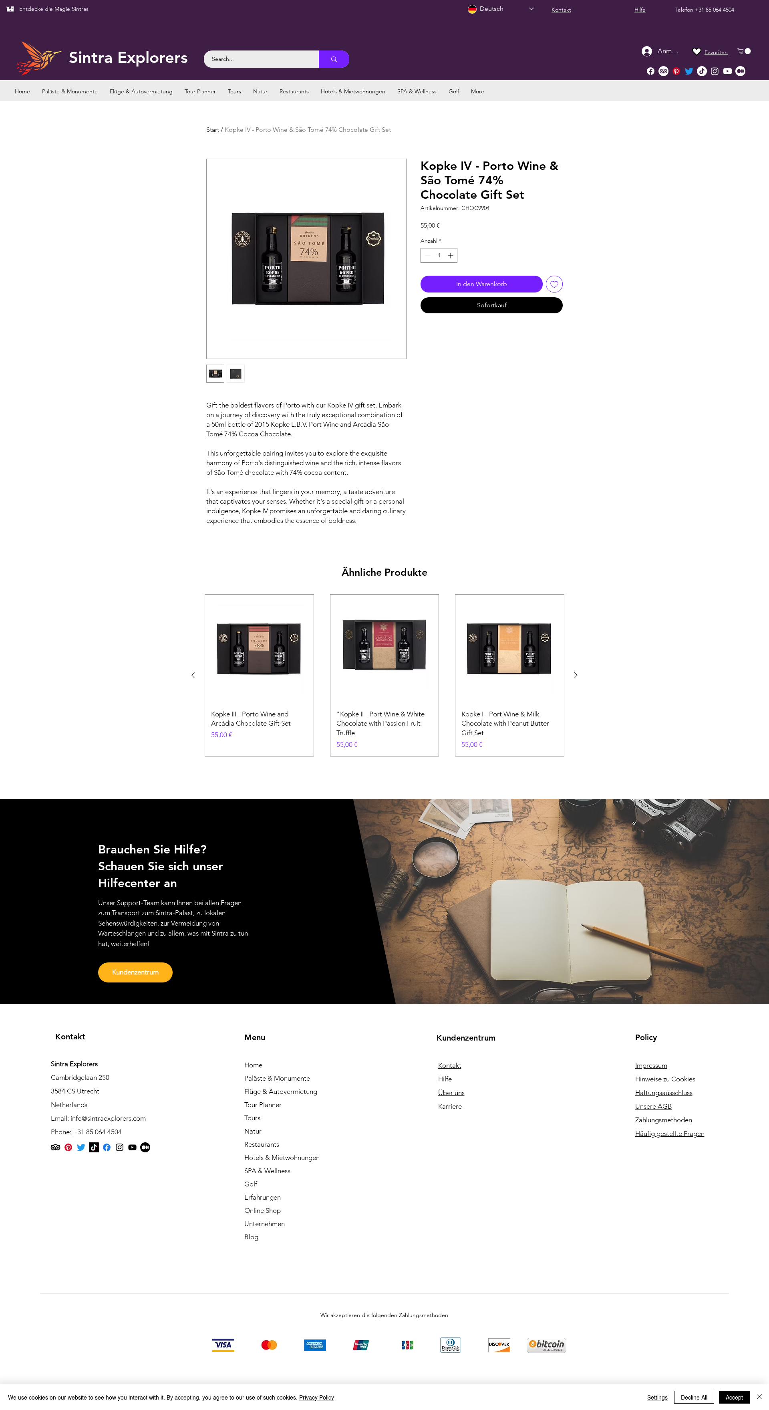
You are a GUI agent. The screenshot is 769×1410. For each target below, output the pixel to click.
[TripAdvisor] (663, 71)
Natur (253, 1131)
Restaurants (261, 1144)
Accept (734, 1397)
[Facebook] (651, 71)
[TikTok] (702, 71)
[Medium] (740, 71)
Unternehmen (264, 1224)
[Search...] (334, 59)
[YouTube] (132, 1147)
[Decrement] (427, 255)
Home (253, 1065)
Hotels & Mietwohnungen (282, 1158)
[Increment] (451, 255)
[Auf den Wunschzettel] (554, 284)
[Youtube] (728, 71)
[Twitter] (689, 71)
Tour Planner (263, 1105)
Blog (251, 1237)
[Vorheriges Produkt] (193, 675)
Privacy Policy (316, 1397)
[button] (744, 51)
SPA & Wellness (267, 1171)
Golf (250, 1184)
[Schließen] (759, 1397)
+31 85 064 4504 (714, 9)
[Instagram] (715, 71)
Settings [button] (657, 1397)
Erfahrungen (262, 1197)
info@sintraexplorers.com (108, 1118)
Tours (252, 1118)
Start (212, 129)
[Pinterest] (676, 71)
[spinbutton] (439, 255)
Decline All (694, 1397)
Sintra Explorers (128, 57)
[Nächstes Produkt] (576, 675)
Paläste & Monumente (277, 1078)
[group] (384, 675)
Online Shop (262, 1210)
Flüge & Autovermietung (280, 1091)
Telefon (685, 9)
